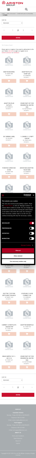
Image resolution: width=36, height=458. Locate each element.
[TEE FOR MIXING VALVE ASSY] (27, 190)
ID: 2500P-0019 (27, 140)
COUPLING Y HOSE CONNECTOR (27, 294)
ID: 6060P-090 (9, 171)
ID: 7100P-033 (27, 326)
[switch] (31, 228)
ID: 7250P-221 (9, 360)
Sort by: (4, 20)
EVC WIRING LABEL (9, 136)
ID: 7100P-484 (9, 328)
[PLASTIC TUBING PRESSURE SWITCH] (9, 190)
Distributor (16, 52)
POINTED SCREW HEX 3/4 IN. (9, 169)
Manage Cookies (26, 245)
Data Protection (18, 438)
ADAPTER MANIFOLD (27, 325)
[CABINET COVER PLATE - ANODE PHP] (9, 315)
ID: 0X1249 (27, 266)
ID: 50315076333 (27, 109)
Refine (18, 38)
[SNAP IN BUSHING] (9, 62)
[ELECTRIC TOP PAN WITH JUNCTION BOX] (9, 284)
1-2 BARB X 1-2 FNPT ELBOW (27, 137)
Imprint (18, 443)
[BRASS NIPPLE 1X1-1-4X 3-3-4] (9, 347)
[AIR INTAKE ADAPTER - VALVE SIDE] (27, 158)
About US (18, 441)
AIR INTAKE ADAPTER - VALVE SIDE (27, 169)
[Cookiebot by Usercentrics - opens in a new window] (23, 195)
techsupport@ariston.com (20, 430)
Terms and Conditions (18, 436)
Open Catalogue (11, 13)
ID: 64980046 (27, 75)
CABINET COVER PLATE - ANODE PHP (9, 326)
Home (3, 13)
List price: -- (9, 75)
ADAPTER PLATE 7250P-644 (27, 73)
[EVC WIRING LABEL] (9, 127)
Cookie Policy (8, 205)
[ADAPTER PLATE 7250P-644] (27, 62)
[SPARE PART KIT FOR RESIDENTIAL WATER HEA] (27, 94)
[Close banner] (33, 195)
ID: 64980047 (27, 171)
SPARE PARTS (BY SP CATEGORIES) (25, 13)
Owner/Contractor (7, 52)
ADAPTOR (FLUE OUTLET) (9, 104)
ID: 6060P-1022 (9, 297)
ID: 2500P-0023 (9, 266)
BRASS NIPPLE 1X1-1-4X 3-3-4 (9, 357)
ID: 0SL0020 (9, 138)
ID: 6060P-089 (9, 73)
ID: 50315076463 (27, 362)
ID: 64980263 (27, 297)
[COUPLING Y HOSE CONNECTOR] (27, 284)
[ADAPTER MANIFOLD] (27, 315)
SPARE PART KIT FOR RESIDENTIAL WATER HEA (27, 105)
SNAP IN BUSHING (9, 72)
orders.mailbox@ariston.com (20, 420)
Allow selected (18, 256)
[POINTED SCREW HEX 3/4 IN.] (9, 158)
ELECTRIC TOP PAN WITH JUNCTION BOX (9, 294)
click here (10, 51)
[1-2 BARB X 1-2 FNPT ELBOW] (27, 127)
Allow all (18, 250)
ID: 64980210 (9, 107)
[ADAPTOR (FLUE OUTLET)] (9, 94)
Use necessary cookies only (18, 261)
